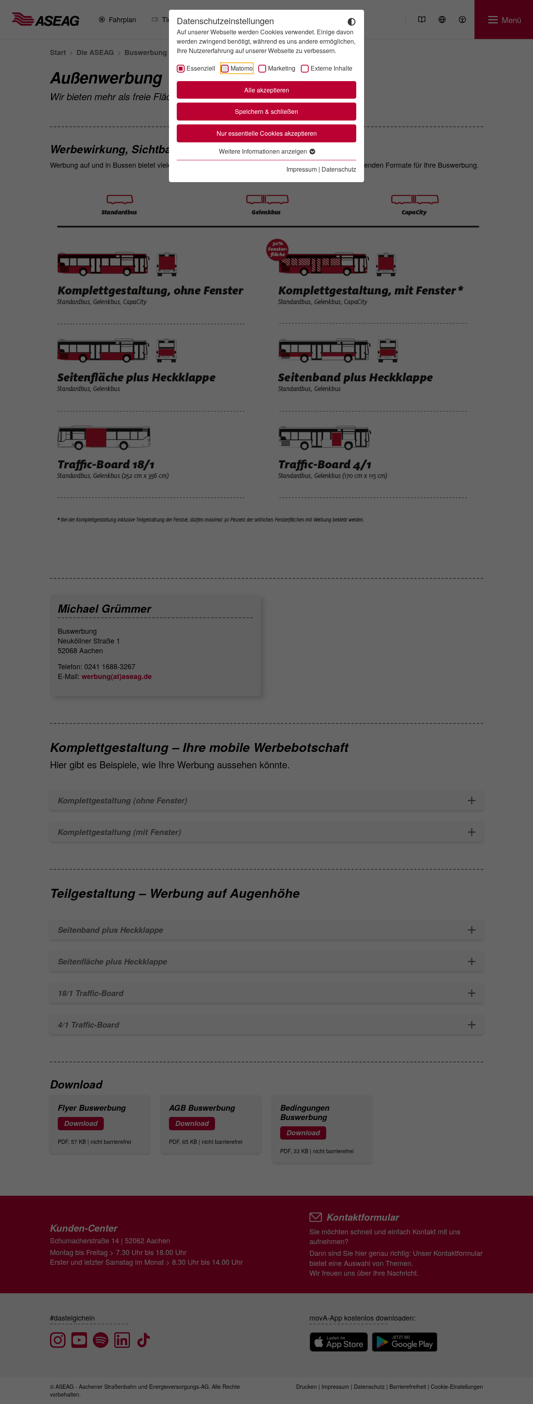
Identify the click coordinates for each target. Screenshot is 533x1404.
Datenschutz (339, 169)
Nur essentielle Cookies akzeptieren (267, 133)
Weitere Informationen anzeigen (264, 151)
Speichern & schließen (266, 111)
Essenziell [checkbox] (201, 68)
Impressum (301, 169)
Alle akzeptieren (266, 89)
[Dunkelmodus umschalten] (351, 21)
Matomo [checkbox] (242, 68)
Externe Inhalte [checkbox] (331, 68)
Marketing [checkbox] (281, 68)
